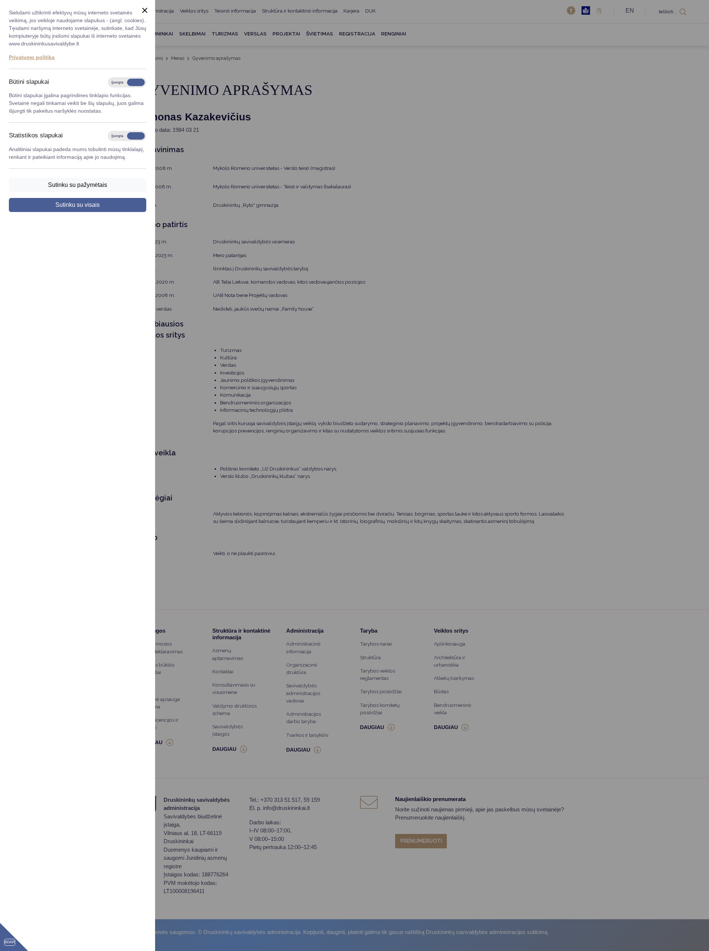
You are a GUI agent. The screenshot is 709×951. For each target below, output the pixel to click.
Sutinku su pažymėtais (77, 185)
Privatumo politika (32, 57)
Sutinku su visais (77, 205)
